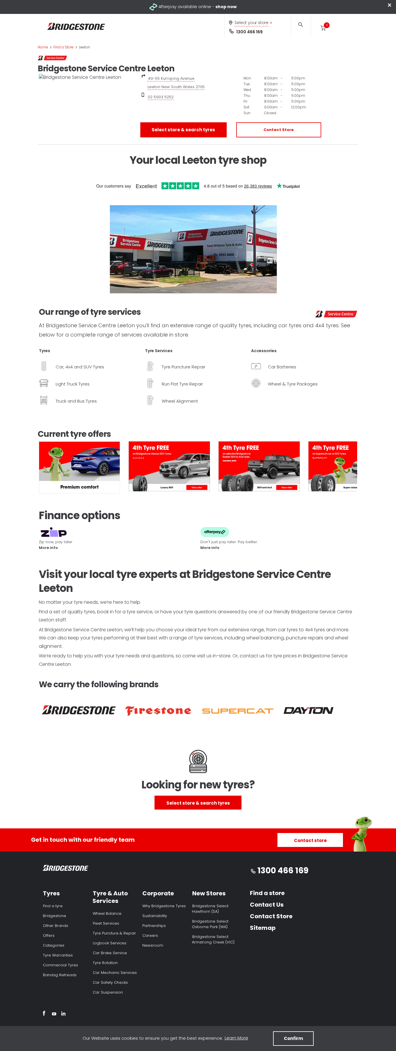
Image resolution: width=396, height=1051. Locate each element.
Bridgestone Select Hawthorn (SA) (210, 908)
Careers (150, 935)
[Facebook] (44, 1014)
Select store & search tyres (183, 130)
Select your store (251, 23)
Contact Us (267, 905)
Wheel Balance (107, 913)
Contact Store (279, 129)
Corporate (158, 893)
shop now (226, 7)
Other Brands (55, 925)
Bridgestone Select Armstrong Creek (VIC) (213, 939)
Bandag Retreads (60, 975)
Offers (49, 935)
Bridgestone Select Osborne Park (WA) (210, 924)
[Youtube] (54, 1014)
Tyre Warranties (58, 955)
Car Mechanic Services (115, 972)
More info (48, 547)
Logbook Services (109, 943)
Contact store (310, 840)
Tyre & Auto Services (110, 897)
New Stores (209, 893)
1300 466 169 (249, 32)
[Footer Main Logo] (66, 869)
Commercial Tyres (60, 965)
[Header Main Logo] (76, 26)
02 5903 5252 (161, 97)
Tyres (51, 893)
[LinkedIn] (63, 1014)
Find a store (267, 893)
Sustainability (154, 916)
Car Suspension (108, 992)
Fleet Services (106, 923)
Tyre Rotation (105, 962)
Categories (53, 945)
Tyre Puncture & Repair (114, 933)
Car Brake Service (110, 953)
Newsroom (152, 945)
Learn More (236, 1038)
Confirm (293, 1038)
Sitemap (263, 928)
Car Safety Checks (110, 982)
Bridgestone (54, 916)
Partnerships (154, 925)
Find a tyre (53, 906)
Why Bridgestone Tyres (164, 906)
